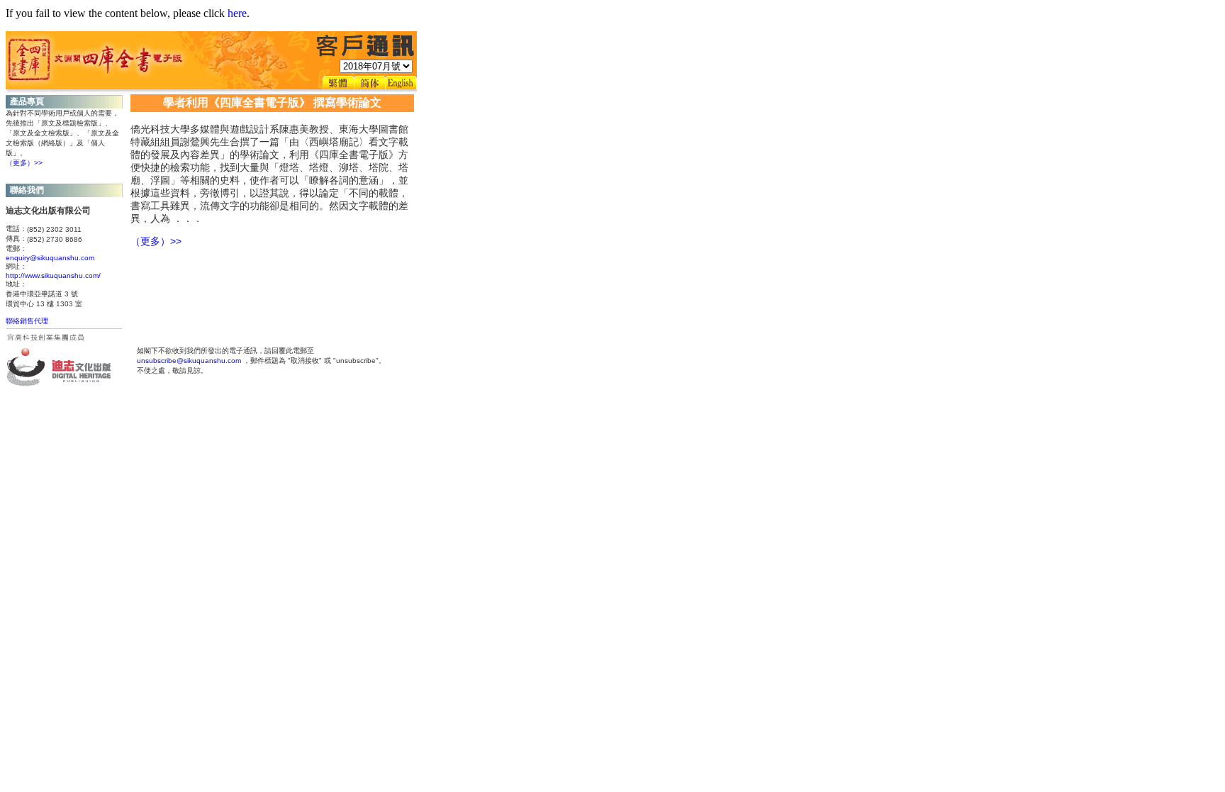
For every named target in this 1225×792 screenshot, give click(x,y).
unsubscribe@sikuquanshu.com (189, 360)
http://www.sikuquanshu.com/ (53, 275)
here (237, 13)
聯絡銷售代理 (27, 321)
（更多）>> (24, 163)
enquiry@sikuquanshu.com (50, 258)
